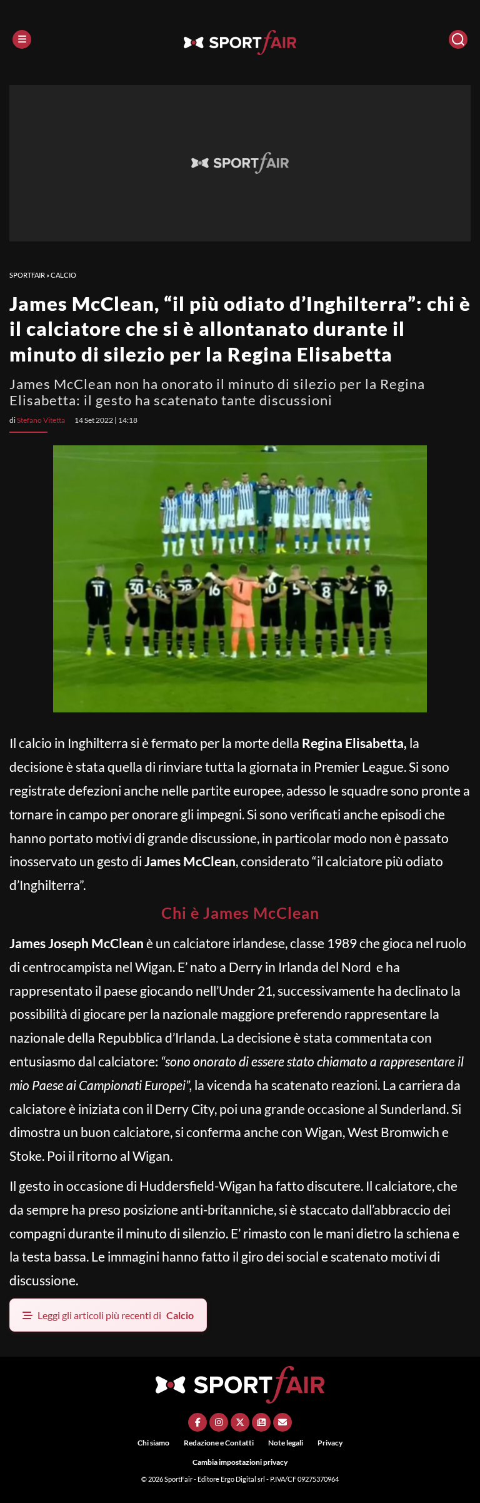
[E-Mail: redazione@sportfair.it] (282, 1422)
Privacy (330, 1442)
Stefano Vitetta (41, 420)
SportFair (27, 275)
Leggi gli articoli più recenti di (116, 1315)
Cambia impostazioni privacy (240, 1462)
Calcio (63, 275)
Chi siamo (153, 1442)
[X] (240, 1422)
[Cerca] (458, 39)
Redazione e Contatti (219, 1442)
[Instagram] (218, 1422)
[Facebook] (197, 1422)
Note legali (285, 1442)
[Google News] (261, 1422)
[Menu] (21, 39)
